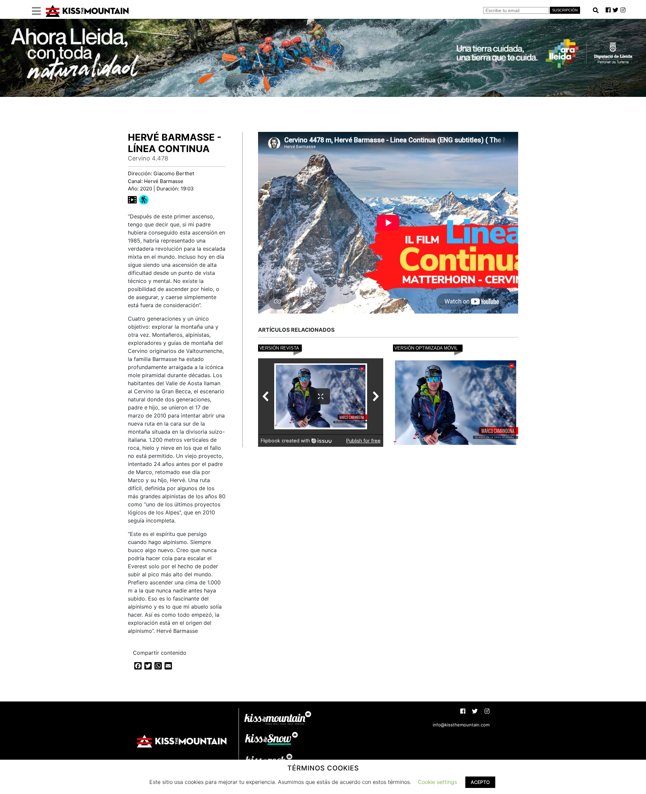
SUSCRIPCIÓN (565, 10)
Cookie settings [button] (437, 782)
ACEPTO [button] (480, 782)
